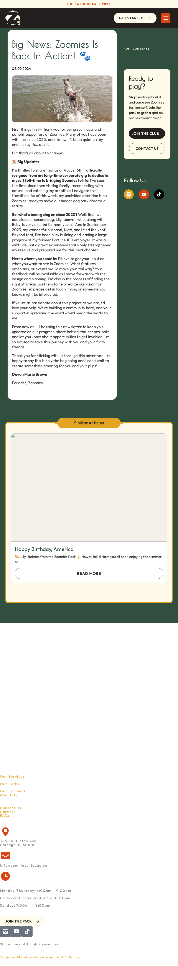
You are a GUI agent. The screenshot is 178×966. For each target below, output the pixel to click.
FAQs (5, 815)
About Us (8, 795)
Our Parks (9, 784)
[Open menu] (165, 18)
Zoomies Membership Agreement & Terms (40, 957)
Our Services (12, 776)
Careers (7, 811)
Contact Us (10, 808)
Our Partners (13, 791)
